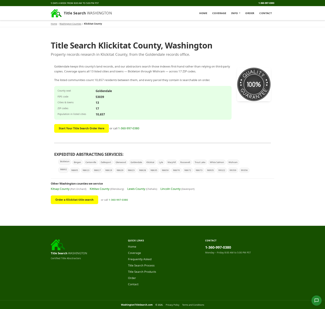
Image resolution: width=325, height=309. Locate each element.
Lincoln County (170, 189)
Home (203, 13)
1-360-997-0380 (266, 3)
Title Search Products (142, 272)
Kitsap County (60, 189)
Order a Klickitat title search (74, 200)
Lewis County (136, 189)
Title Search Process (141, 265)
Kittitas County (100, 189)
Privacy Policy (172, 304)
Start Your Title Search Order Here (81, 128)
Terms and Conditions (193, 304)
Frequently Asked (139, 259)
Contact (265, 13)
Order (249, 13)
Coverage (219, 13)
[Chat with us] (316, 300)
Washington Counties (70, 23)
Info (234, 13)
